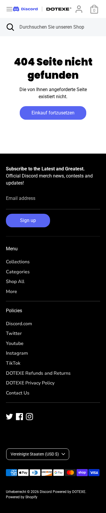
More (11, 291)
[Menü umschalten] (7, 9)
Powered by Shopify (21, 497)
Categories (18, 272)
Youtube (15, 343)
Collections (18, 262)
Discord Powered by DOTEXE (62, 492)
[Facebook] (19, 416)
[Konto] (79, 6)
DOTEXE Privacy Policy (30, 383)
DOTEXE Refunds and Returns (38, 373)
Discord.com (19, 323)
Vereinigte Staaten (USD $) (35, 454)
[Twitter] (9, 416)
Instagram (17, 353)
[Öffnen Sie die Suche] (9, 27)
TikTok (13, 363)
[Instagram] (29, 416)
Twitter (14, 333)
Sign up (28, 220)
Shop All (15, 281)
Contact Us (17, 393)
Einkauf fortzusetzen (53, 113)
